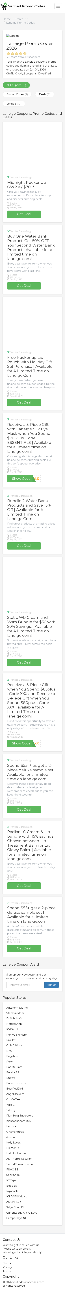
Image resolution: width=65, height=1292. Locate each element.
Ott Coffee (13, 1099)
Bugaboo (12, 1056)
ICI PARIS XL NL (16, 1196)
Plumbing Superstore (19, 1115)
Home (7, 19)
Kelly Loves (13, 1142)
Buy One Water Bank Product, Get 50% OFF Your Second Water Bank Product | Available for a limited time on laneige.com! (31, 247)
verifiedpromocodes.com (28, 1282)
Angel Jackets (15, 1094)
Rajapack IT (13, 1191)
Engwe (10, 1077)
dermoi (10, 1137)
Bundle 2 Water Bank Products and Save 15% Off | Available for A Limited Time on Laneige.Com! (29, 509)
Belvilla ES (12, 1072)
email (26, 1248)
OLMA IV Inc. (14, 1045)
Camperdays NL (16, 1218)
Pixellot (11, 1040)
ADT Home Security (19, 1158)
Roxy (9, 1061)
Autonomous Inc (17, 1007)
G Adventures (15, 1131)
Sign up (51, 984)
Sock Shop (13, 1175)
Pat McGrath (14, 1067)
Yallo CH (11, 1104)
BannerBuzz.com (17, 1083)
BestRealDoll (14, 1088)
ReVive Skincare (16, 1034)
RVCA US (12, 1029)
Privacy (7, 1267)
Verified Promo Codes (26, 6)
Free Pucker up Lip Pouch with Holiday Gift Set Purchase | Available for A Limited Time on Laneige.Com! (29, 366)
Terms (6, 1271)
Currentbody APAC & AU (21, 1212)
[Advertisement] (32, 148)
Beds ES (11, 1185)
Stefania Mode (15, 1013)
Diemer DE (13, 1148)
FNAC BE (12, 1169)
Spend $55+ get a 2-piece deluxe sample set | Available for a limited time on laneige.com (31, 915)
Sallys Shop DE (15, 1207)
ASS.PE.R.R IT (15, 1202)
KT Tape (11, 1180)
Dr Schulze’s (14, 1018)
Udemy (11, 1110)
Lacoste (11, 1126)
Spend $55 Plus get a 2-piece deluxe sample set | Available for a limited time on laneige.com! (31, 772)
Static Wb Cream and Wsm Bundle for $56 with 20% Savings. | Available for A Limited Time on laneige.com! (31, 626)
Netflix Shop (14, 1024)
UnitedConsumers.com (21, 1164)
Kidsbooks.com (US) (18, 1121)
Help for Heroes (16, 1153)
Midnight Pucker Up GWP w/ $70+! (26, 184)
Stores (19, 19)
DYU (9, 1050)
